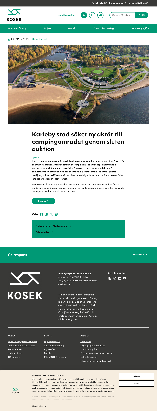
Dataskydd (85, 342)
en (101, 16)
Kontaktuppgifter (66, 15)
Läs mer (42, 201)
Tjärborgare (14, 357)
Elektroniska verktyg (104, 28)
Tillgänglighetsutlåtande (92, 346)
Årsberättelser (15, 350)
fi (93, 16)
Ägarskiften (50, 350)
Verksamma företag (54, 346)
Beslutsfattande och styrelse (21, 346)
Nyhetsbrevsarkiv (89, 357)
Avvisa (136, 383)
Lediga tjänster (15, 353)
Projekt (47, 28)
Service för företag (16, 28)
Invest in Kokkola (137, 3)
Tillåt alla (136, 376)
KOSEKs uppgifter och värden (22, 342)
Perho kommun (116, 3)
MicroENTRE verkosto (55, 357)
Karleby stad (98, 3)
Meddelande (41, 39)
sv (85, 16)
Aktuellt (72, 28)
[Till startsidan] (14, 15)
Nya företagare (52, 342)
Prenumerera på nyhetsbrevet (95, 353)
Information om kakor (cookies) (95, 361)
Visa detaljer (37, 406)
